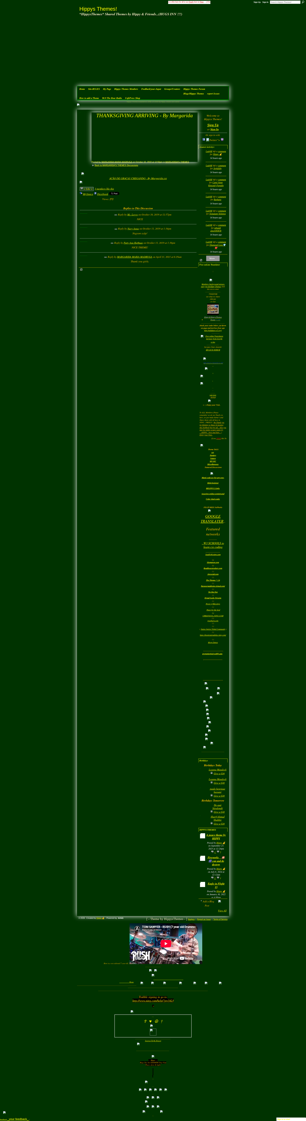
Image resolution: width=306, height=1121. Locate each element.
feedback (14, 1119)
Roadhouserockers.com (213, 568)
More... (213, 258)
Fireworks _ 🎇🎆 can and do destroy (216, 861)
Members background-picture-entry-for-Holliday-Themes (213, 285)
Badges (191, 919)
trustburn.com (213, 620)
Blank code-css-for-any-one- (213, 477)
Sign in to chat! (283, 1119)
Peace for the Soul (213, 610)
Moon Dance (213, 642)
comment (222, 151)
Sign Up (257, 2)
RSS (81, 269)
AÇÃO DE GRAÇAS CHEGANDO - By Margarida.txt (138, 178)
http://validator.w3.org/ (213, 330)
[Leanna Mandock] (203, 774)
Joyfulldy (217, 168)
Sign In (265, 2)
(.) (213, 612)
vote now (213, 395)
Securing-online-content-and (213, 493)
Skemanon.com (213, 562)
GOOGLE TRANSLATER (212, 518)
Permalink (115, 214)
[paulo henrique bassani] (203, 794)
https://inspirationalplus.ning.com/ (213, 635)
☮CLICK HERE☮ (213, 350)
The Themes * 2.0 (213, 580)
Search (303, 2)
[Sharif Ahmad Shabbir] (203, 822)
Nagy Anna (133, 228)
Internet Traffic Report (153, 1040)
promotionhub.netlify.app (212, 653)
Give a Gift (219, 773)
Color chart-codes (213, 499)
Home (131, 982)
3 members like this (104, 188)
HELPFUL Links (213, 488)
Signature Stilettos (217, 214)
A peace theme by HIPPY (216, 836)
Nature (213, 458)
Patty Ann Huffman (133, 242)
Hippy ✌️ (217, 154)
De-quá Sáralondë (217, 806)
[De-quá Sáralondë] (203, 810)
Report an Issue (204, 919)
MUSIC (213, 461)
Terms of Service (220, 919)
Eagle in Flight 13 (216, 885)
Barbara (217, 199)
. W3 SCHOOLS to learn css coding (213, 545)
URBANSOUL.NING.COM (213, 615)
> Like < (88, 188)
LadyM (209, 151)
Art (212, 452)
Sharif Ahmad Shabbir (218, 818)
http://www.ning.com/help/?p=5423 (153, 1000)
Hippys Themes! (98, 9)
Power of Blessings (213, 603)
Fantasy (213, 455)
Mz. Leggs (132, 214)
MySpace (88, 194)
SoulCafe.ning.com (213, 554)
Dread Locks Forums (213, 598)
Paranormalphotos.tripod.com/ (213, 586)
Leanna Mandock (217, 769)
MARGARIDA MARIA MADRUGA (117, 162)
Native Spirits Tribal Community (213, 629)
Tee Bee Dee (213, 592)
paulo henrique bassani (217, 790)
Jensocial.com (213, 574)
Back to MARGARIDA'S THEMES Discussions (116, 165)
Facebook (102, 194)
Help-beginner (213, 483)
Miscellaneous (213, 464)
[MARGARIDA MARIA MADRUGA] (84, 121)
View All (222, 910)
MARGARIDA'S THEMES (177, 162)
